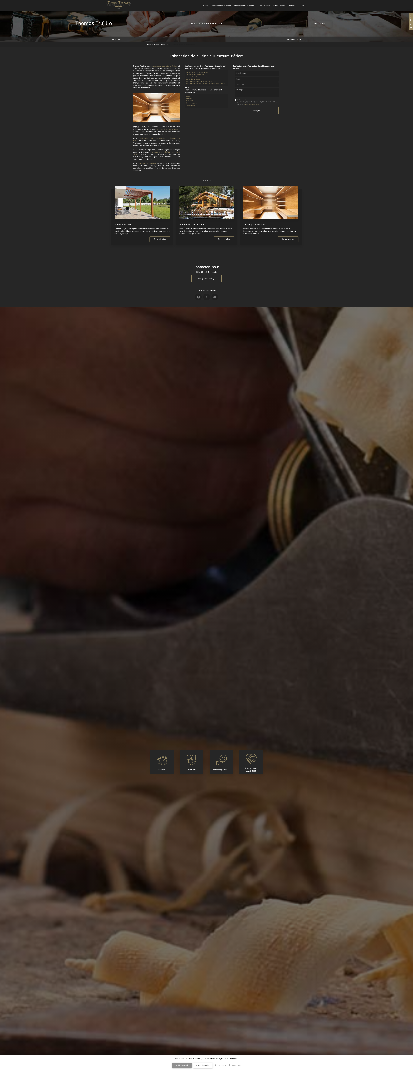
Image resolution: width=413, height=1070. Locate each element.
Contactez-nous (294, 39)
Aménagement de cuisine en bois (197, 72)
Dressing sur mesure (254, 224)
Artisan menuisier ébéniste (195, 75)
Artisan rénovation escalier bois (196, 77)
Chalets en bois (263, 5)
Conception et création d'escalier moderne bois (202, 81)
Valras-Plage (190, 105)
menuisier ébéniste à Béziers (165, 66)
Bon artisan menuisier (193, 79)
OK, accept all (182, 1065)
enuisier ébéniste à (165, 129)
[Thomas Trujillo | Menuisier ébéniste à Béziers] (118, 5)
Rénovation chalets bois (192, 224)
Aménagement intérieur (221, 5)
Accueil (205, 5)
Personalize (221, 1065)
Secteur (156, 44)
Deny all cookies (203, 1065)
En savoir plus (319, 24)
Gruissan (189, 98)
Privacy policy (236, 1065)
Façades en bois (279, 5)
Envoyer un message (206, 279)
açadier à (145, 163)
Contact (303, 5)
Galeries (292, 5)
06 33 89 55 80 (118, 39)
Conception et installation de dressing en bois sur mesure (205, 83)
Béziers (163, 44)
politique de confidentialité (250, 104)
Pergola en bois (123, 224)
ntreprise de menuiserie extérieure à (160, 138)
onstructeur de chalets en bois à (165, 152)
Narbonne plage (191, 103)
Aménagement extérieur (244, 5)
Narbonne (189, 101)
